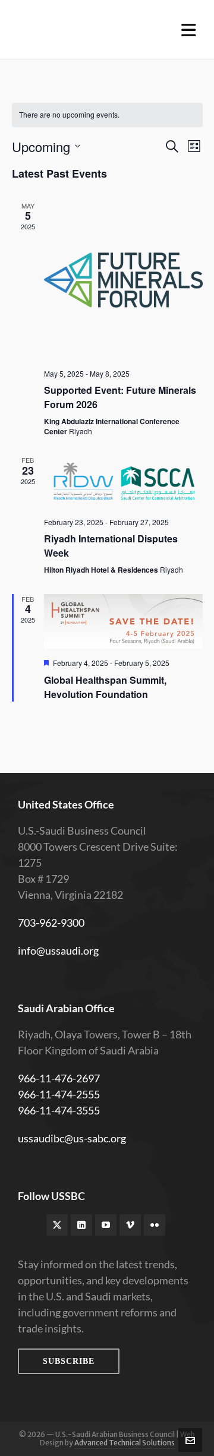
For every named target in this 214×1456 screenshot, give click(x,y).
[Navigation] (188, 29)
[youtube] (106, 1225)
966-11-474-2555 (59, 1094)
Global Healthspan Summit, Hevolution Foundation (105, 687)
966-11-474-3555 (59, 1110)
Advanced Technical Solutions (124, 1442)
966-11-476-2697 (59, 1078)
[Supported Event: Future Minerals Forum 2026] (123, 280)
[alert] (107, 115)
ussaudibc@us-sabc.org (72, 1138)
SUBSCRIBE (69, 1361)
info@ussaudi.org (58, 950)
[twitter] (57, 1225)
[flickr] (154, 1225)
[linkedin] (81, 1225)
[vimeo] (130, 1225)
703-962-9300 (51, 922)
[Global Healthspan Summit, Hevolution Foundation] (123, 621)
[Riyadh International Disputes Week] (123, 481)
